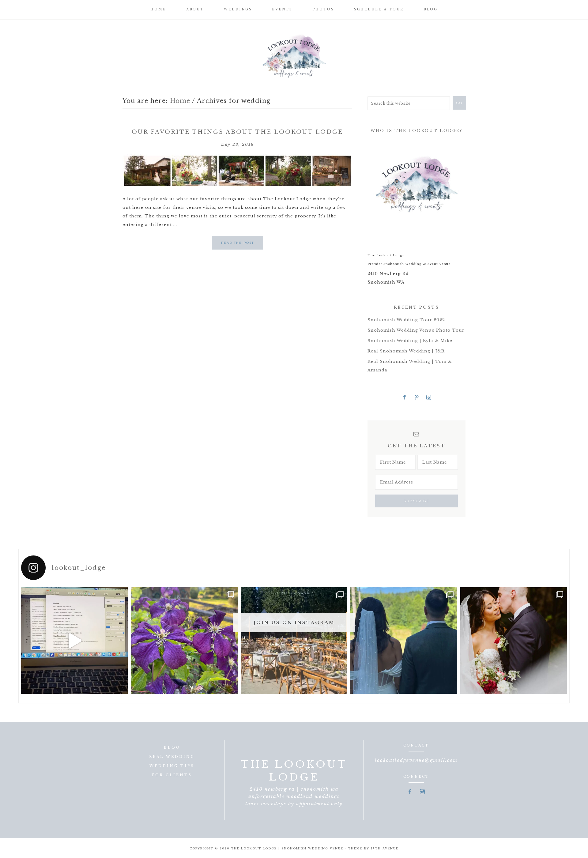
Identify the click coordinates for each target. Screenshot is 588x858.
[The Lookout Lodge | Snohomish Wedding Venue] (294, 55)
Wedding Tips (171, 766)
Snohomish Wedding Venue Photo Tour (416, 330)
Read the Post (237, 243)
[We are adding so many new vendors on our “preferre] (74, 640)
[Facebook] (404, 397)
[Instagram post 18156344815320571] (513, 640)
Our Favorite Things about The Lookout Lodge (237, 132)
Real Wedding (172, 757)
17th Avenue (384, 848)
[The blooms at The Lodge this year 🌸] (184, 640)
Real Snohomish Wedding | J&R (406, 351)
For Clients (172, 775)
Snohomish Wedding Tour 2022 (406, 319)
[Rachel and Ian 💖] (403, 640)
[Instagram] (429, 397)
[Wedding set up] (294, 640)
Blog (172, 747)
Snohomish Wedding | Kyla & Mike (410, 340)
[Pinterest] (417, 397)
